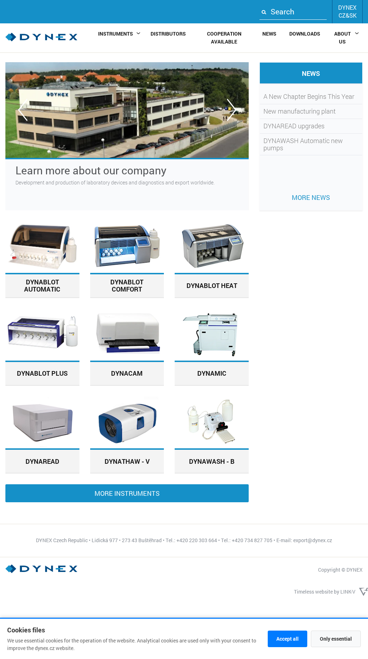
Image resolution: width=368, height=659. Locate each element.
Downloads (304, 33)
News (269, 33)
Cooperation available (224, 37)
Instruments (115, 33)
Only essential (336, 638)
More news (311, 197)
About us (342, 37)
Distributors (168, 33)
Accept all (287, 638)
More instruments (127, 493)
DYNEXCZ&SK (347, 11)
